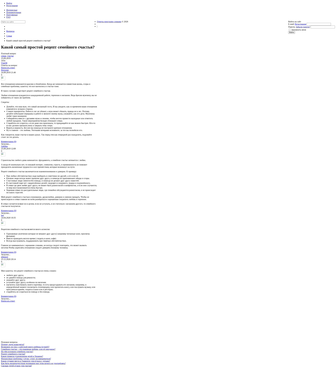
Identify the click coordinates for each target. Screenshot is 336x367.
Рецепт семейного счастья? (13, 354)
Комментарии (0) (8, 141)
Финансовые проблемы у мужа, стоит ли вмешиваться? (26, 359)
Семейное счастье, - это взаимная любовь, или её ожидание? (28, 349)
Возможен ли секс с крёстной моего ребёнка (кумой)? (25, 347)
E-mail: (291, 24)
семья (3, 56)
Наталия (5, 70)
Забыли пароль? (303, 27)
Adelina (4, 146)
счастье (10, 56)
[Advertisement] (49, 322)
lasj (2, 215)
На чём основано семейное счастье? (17, 351)
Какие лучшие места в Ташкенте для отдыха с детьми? (25, 361)
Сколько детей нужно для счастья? (16, 366)
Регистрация (300, 24)
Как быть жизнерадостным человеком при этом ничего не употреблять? (33, 363)
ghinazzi (4, 257)
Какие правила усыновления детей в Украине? (22, 356)
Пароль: (291, 27)
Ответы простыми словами (109, 21)
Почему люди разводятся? (12, 344)
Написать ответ (8, 68)
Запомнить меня (298, 30)
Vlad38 (4, 63)
